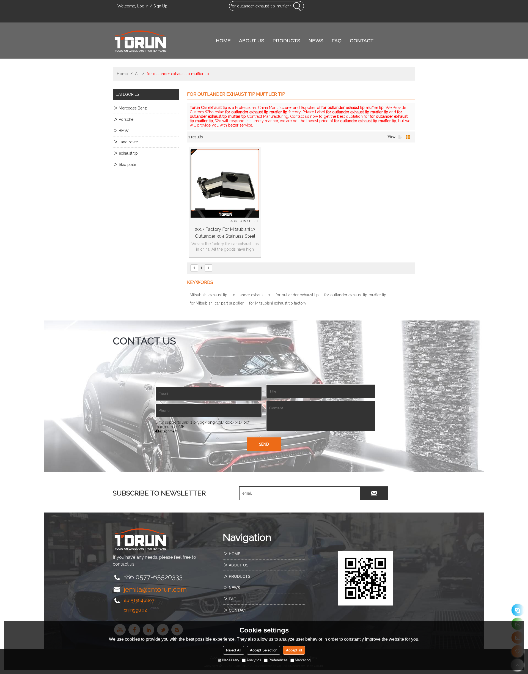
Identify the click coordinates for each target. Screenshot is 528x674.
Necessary (230, 660)
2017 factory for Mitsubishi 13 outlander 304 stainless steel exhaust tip (225, 233)
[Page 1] (194, 268)
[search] (296, 6)
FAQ (337, 40)
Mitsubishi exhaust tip (208, 295)
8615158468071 (140, 600)
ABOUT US (251, 40)
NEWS (316, 40)
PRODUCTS (286, 40)
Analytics (253, 660)
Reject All (233, 650)
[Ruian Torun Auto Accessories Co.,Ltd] (140, 40)
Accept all (294, 650)
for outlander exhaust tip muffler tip (355, 295)
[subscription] (374, 493)
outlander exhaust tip (251, 295)
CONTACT (361, 40)
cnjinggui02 (135, 610)
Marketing (302, 660)
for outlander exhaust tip (297, 295)
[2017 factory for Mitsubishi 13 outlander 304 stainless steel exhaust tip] (225, 183)
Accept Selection (263, 650)
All (137, 74)
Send (264, 444)
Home (122, 74)
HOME (223, 40)
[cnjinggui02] (518, 610)
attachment (168, 431)
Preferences (278, 660)
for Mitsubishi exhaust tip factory (277, 303)
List (400, 137)
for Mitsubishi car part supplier (217, 303)
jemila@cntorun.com (155, 589)
